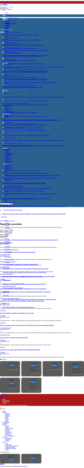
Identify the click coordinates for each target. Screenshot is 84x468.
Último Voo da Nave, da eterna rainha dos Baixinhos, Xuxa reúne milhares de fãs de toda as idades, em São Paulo (34, 214)
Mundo (6, 34)
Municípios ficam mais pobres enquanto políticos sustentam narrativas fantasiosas (34, 387)
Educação (7, 23)
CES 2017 (7, 110)
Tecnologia (5, 63)
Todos (6, 21)
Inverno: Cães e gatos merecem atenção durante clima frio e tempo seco (77, 371)
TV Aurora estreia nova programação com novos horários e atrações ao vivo (24, 191)
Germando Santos (5, 267)
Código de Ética (6, 401)
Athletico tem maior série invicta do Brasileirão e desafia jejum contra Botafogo (25, 79)
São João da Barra (9, 168)
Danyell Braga (34, 363)
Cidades (5, 148)
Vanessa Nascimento (6, 242)
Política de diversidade (10, 23)
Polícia (6, 36)
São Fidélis (7, 254)
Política (7, 39)
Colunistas (5, 5)
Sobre (6, 12)
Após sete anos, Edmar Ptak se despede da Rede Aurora (18, 307)
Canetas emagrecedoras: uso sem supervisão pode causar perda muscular (24, 63)
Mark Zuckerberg (9, 161)
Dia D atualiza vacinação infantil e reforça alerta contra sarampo (20, 48)
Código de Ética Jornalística (11, 18)
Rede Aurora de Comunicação (20, 405)
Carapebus (7, 153)
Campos (7, 225)
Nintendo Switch (9, 108)
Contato (4, 403)
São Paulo (7, 169)
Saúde (6, 41)
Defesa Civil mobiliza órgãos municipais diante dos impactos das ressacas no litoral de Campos (29, 299)
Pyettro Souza (13, 363)
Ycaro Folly (54, 363)
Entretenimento (6, 113)
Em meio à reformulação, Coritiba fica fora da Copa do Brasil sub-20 (21, 40)
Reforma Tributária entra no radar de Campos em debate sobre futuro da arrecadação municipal (27, 325)
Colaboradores (6, 2)
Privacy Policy (8, 15)
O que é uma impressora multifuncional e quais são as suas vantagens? (22, 87)
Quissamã (7, 163)
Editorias (6, 20)
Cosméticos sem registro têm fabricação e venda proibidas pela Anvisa (20, 350)
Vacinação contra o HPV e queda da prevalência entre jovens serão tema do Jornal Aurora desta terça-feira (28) (34, 206)
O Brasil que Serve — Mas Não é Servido (13, 386)
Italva (6, 157)
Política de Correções (10, 20)
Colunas (7, 441)
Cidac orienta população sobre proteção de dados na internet (20, 112)
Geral (6, 26)
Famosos (7, 116)
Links (4, 10)
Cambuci (7, 150)
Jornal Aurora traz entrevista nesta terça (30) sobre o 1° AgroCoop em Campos (25, 105)
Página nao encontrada (9, 220)
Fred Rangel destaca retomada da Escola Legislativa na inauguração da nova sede (25, 268)
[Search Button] (12, 7)
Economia (7, 22)
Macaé (6, 160)
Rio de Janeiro (8, 164)
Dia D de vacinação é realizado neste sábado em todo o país (19, 60)
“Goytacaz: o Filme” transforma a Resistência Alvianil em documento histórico (24, 284)
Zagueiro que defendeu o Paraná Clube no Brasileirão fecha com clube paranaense (26, 50)
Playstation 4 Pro (9, 158)
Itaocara (7, 158)
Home (5, 15)
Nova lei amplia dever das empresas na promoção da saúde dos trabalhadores (35, 369)
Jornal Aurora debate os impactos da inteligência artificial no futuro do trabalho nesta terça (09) (29, 82)
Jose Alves (33, 379)
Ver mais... (12, 365)
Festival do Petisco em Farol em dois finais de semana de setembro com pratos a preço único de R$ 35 (32, 120)
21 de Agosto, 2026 (4, 329)
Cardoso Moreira (9, 154)
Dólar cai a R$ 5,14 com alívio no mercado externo (14, 337)
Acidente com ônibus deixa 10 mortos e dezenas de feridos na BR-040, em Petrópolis (27, 292)
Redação (3, 254)
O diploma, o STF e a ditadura (13, 367)
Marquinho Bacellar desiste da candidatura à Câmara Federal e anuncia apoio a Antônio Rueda (29, 178)
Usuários (5, 437)
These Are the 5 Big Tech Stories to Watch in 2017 (17, 103)
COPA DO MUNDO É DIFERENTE (56, 367)
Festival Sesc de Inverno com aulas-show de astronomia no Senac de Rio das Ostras (26, 135)
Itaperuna (7, 159)
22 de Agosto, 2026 (4, 243)
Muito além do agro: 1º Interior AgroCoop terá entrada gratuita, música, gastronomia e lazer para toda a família (34, 97)
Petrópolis (7, 246)
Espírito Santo (8, 233)
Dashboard (3, 408)
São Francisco (8, 257)
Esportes (7, 25)
